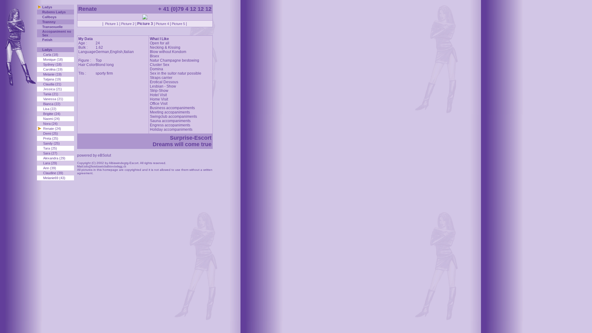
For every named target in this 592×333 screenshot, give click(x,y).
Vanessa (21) (53, 99)
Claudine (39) (53, 173)
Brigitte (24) (51, 114)
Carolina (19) (53, 69)
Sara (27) (50, 153)
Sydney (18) (52, 64)
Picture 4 (162, 24)
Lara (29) (50, 163)
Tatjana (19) (52, 79)
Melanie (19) (52, 74)
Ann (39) (49, 168)
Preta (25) (50, 138)
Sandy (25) (51, 143)
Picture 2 (127, 24)
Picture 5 (178, 24)
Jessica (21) (52, 89)
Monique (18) (53, 59)
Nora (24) (50, 123)
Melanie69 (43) (54, 178)
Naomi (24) (51, 119)
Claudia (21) (52, 84)
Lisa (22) (49, 109)
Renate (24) (52, 128)
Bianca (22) (51, 104)
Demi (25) (50, 133)
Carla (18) (50, 54)
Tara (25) (50, 148)
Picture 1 (111, 24)
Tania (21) (50, 94)
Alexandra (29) (54, 158)
